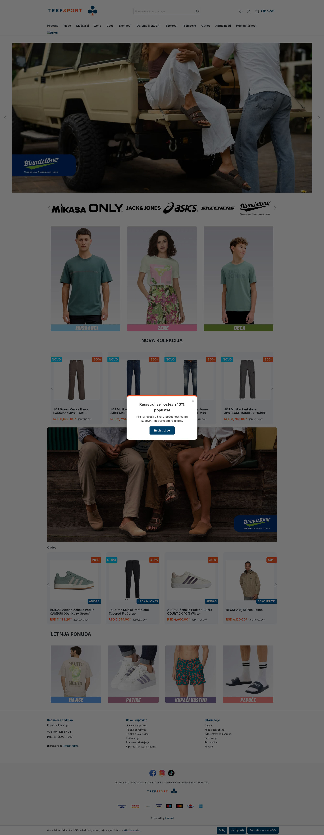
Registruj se (162, 430)
